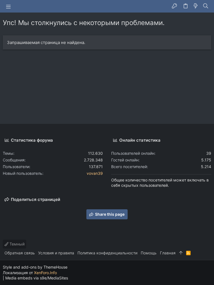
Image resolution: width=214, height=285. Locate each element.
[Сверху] (180, 253)
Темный (16, 244)
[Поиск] (205, 6)
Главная (168, 252)
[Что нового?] (195, 6)
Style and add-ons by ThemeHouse (35, 267)
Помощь (149, 252)
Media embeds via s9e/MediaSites (36, 278)
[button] (8, 6)
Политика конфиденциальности (107, 252)
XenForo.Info (45, 272)
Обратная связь (19, 252)
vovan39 (95, 173)
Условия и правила (56, 252)
